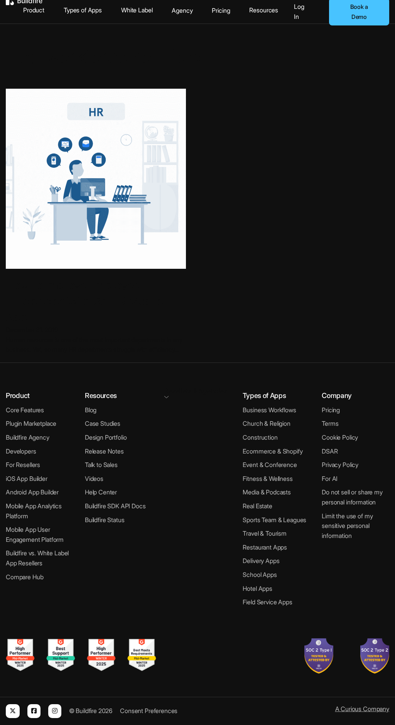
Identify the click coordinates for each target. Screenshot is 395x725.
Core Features (25, 410)
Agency (182, 10)
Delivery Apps (261, 561)
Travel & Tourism (265, 533)
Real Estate (257, 506)
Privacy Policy (340, 465)
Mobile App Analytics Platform (34, 511)
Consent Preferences (148, 711)
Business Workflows (269, 410)
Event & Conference (270, 465)
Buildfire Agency (27, 437)
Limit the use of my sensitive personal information (347, 526)
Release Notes (104, 451)
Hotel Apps (257, 588)
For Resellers (23, 465)
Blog (90, 410)
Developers (21, 451)
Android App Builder (32, 492)
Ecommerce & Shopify (272, 451)
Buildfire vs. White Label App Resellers (37, 558)
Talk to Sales (101, 465)
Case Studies (102, 423)
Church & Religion (266, 423)
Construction (260, 437)
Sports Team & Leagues (274, 520)
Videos (94, 478)
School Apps (260, 574)
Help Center (101, 492)
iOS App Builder (26, 478)
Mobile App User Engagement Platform (35, 534)
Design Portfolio (106, 437)
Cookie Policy (340, 437)
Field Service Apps (267, 602)
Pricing (221, 10)
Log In (299, 11)
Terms (330, 423)
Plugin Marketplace (31, 423)
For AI (330, 478)
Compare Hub (24, 577)
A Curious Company (362, 709)
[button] (197, 392)
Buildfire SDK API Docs (115, 506)
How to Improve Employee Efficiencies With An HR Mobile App (84, 301)
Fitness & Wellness (267, 478)
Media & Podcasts (267, 492)
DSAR (330, 451)
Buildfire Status (105, 520)
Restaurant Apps (265, 547)
